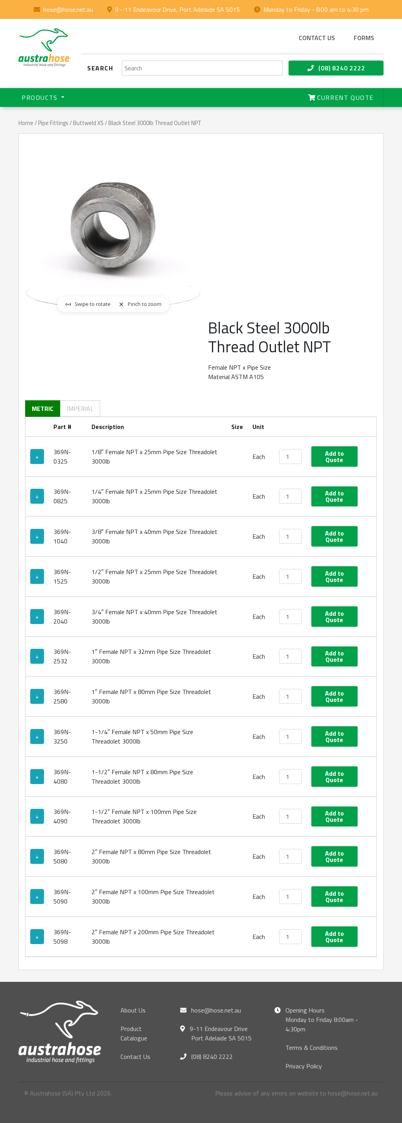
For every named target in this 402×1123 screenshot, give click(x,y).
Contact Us (135, 1056)
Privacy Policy (303, 1066)
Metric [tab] (42, 408)
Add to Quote (334, 456)
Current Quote (344, 97)
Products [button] (41, 97)
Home (25, 122)
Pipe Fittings (53, 122)
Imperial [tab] (80, 408)
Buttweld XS (88, 122)
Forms (364, 37)
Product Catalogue (134, 1033)
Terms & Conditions (311, 1047)
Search (100, 68)
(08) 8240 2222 (341, 68)
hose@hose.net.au (68, 9)
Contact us (317, 37)
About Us (133, 1010)
